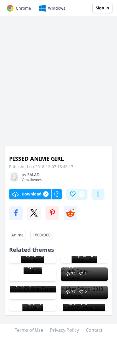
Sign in (102, 8)
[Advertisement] (58, 83)
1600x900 (42, 235)
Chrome (23, 8)
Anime (17, 235)
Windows (56, 8)
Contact (94, 330)
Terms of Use (29, 330)
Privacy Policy (64, 330)
